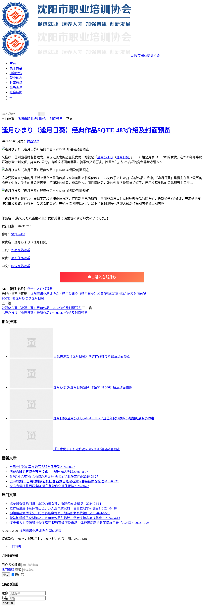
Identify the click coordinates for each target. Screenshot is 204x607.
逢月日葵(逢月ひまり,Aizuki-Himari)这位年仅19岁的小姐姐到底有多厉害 (103, 418)
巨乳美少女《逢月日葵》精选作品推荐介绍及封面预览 (91, 356)
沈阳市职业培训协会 (32, 118)
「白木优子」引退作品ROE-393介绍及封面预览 (86, 449)
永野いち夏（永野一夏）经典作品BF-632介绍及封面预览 (41, 308)
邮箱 (5, 598)
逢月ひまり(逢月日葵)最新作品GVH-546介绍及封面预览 (92, 387)
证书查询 (16, 87)
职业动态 (16, 78)
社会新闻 (16, 92)
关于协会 (16, 68)
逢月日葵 (122, 157)
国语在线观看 (20, 266)
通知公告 (16, 73)
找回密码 (8, 570)
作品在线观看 (20, 250)
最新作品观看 (20, 258)
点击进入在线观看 (40, 289)
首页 (13, 63)
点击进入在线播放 (102, 277)
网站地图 (55, 530)
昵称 (5, 593)
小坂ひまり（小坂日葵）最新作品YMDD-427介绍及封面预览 (44, 312)
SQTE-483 (18, 234)
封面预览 (56, 118)
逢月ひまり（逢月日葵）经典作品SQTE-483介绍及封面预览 (86, 130)
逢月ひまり (105, 157)
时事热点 (16, 82)
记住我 (19, 574)
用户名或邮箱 (11, 565)
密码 (18, 570)
